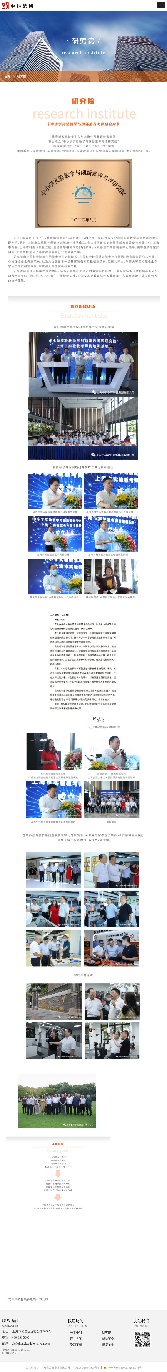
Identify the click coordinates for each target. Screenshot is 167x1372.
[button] (161, 5)
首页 (7, 76)
